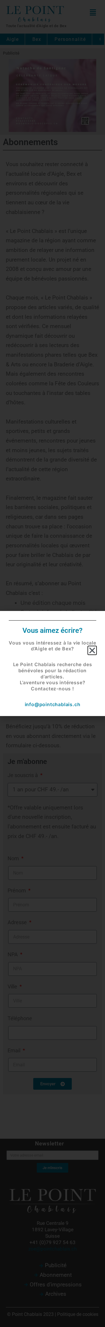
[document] (52, 663)
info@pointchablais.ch (52, 704)
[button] (92, 650)
